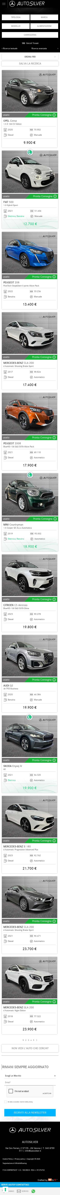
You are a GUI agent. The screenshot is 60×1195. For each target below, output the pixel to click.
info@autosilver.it (33, 1151)
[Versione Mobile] (4, 4)
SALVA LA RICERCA (30, 63)
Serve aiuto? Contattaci (15, 1184)
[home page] (34, 4)
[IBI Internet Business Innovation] (50, 1180)
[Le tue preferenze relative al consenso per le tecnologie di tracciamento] (5, 1190)
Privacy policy (20, 1159)
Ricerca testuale (10, 48)
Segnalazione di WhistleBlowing (15, 1163)
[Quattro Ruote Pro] (55, 1180)
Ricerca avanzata (39, 48)
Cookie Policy (8, 1159)
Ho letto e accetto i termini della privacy (20, 1102)
